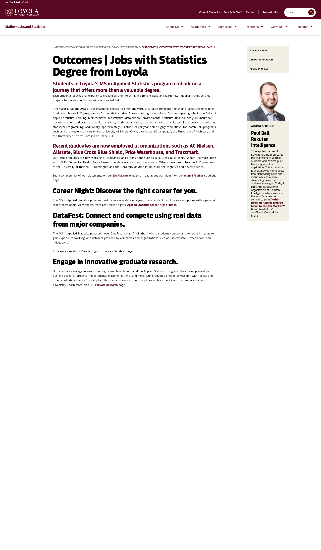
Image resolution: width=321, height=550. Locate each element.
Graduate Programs (126, 47)
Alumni (250, 12)
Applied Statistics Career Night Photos (151, 205)
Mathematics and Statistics (25, 27)
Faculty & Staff (233, 12)
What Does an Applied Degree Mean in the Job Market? (267, 203)
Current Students (209, 12)
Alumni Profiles (193, 175)
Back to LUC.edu (19, 2)
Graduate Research (105, 285)
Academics (102, 47)
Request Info (270, 12)
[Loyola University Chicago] (22, 12)
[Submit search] (311, 12)
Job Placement (122, 175)
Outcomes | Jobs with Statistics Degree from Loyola (179, 47)
